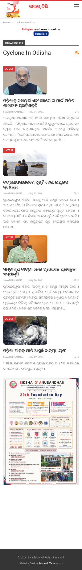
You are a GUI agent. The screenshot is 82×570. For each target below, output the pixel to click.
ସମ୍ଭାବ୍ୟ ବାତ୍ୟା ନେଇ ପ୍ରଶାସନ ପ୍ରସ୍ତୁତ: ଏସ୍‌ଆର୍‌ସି (40, 271)
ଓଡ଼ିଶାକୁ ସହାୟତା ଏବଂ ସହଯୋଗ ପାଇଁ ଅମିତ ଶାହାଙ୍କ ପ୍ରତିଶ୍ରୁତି (38, 103)
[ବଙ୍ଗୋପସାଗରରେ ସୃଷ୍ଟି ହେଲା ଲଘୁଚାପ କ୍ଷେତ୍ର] (25, 162)
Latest (9, 68)
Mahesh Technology (51, 563)
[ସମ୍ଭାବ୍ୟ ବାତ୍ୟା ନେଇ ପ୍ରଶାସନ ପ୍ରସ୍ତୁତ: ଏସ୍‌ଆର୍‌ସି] (25, 249)
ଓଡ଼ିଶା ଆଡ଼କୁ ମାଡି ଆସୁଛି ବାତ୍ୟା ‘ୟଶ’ (34, 350)
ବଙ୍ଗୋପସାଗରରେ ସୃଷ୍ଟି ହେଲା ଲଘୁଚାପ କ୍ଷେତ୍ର (35, 185)
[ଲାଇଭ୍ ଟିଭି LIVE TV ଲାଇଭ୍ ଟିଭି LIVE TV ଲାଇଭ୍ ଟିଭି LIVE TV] (24, 8)
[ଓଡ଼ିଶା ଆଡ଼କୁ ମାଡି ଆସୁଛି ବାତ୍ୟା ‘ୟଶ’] (25, 330)
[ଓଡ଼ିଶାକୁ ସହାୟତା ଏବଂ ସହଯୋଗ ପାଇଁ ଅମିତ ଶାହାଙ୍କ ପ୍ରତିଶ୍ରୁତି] (25, 80)
